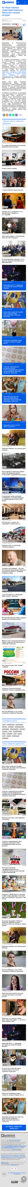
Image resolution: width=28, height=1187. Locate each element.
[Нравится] (24, 24)
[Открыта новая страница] (13, 157)
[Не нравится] (17, 24)
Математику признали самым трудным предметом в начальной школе (14, 618)
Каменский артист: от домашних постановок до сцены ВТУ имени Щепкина (13, 286)
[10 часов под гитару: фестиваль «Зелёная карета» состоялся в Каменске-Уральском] (14, 1057)
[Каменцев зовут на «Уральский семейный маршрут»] (13, 534)
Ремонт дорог (16, 736)
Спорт (4, 683)
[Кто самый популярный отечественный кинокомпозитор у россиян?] (13, 134)
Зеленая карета (6, 1063)
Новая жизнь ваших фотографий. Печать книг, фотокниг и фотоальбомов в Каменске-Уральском (13, 314)
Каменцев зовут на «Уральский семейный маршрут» (11, 546)
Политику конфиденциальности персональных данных (13, 1156)
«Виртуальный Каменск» (15, 1140)
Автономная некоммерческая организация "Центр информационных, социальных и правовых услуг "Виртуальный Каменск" (14, 1146)
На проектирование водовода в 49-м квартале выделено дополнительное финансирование (13, 260)
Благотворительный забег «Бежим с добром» (12, 666)
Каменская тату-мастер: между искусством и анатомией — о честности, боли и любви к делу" (14, 1019)
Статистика (5, 207)
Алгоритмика (6, 889)
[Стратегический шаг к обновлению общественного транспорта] (13, 583)
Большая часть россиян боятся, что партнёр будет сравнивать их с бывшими (12, 213)
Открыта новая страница (9, 168)
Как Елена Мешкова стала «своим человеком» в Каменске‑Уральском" (12, 712)
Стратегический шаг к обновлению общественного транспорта (12, 595)
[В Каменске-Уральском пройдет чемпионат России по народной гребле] (13, 677)
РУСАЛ (4, 185)
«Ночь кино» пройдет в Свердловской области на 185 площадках (13, 237)
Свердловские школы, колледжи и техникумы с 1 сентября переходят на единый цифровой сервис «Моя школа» (13, 498)
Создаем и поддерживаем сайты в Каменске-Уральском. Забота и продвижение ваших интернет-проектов (12, 844)
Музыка (4, 140)
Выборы (9, 736)
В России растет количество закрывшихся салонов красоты (11, 523)
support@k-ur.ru (15, 1165)
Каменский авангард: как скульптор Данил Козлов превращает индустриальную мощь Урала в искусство (12, 399)
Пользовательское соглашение (10, 1155)
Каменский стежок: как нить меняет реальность (12, 425)
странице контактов (16, 1149)
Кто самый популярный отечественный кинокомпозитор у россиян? (13, 146)
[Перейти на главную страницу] (8, 2)
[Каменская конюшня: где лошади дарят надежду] (13, 437)
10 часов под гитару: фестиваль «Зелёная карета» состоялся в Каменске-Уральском (11, 1070)
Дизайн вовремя (6, 306)
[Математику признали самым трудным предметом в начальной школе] (13, 606)
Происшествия (19, 724)
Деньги (20, 733)
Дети (15, 733)
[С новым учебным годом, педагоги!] (13, 179)
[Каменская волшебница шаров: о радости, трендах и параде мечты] (14, 328)
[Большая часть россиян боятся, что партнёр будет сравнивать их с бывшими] (13, 200)
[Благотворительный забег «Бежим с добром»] (13, 654)
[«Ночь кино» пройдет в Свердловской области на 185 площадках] (13, 225)
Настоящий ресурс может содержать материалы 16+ (17, 1173)
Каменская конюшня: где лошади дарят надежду (14, 449)
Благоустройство (6, 24)
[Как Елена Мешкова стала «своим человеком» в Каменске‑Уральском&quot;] (13, 700)
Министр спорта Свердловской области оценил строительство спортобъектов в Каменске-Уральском (13, 642)
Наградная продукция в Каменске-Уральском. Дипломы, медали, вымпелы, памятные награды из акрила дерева (14, 923)
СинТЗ (4, 660)
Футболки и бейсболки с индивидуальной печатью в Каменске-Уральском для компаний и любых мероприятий (13, 870)
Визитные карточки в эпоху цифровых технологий (13, 818)
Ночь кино (5, 231)
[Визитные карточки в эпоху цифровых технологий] (14, 806)
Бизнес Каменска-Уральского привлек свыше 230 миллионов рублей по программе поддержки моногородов (14, 473)
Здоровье (5, 540)
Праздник (10, 733)
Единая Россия (6, 563)
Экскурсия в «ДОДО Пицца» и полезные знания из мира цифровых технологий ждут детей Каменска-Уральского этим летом (14, 897)
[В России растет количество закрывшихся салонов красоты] (13, 511)
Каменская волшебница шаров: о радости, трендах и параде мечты (13, 342)
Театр (4, 163)
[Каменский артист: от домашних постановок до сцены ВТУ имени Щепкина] (14, 273)
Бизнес (4, 467)
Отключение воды (20, 727)
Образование (6, 491)
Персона (5, 279)
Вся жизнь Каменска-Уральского (14, 1128)
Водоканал (5, 738)
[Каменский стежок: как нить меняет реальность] (14, 412)
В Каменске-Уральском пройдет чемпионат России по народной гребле (13, 689)
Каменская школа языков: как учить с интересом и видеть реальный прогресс (13, 994)
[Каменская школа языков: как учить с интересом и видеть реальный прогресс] (14, 982)
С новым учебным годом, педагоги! (12, 190)
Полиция (14, 24)
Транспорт (5, 590)
